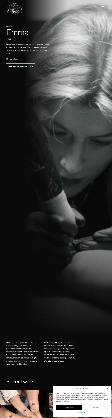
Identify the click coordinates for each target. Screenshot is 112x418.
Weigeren (95, 407)
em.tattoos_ (14, 59)
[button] (108, 389)
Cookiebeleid (81, 412)
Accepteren (69, 407)
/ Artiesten (10, 26)
